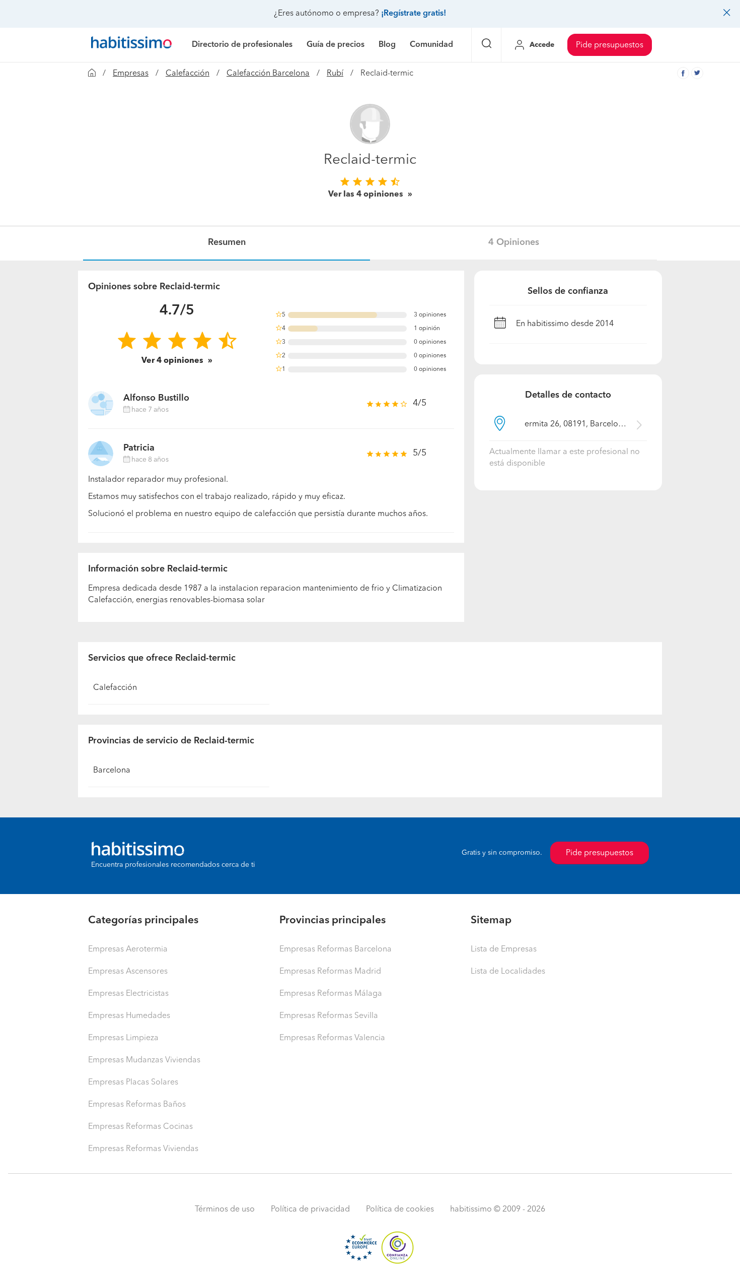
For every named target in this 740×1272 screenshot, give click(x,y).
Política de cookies (400, 1209)
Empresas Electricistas (128, 994)
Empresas (131, 74)
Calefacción (187, 74)
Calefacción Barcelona (268, 74)
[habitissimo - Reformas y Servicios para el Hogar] (131, 45)
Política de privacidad (310, 1209)
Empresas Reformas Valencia (332, 1038)
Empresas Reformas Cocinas (140, 1127)
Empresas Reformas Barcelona (335, 949)
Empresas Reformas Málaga (330, 994)
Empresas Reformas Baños (137, 1105)
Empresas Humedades (129, 1016)
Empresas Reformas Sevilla (328, 1016)
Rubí (335, 74)
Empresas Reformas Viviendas (143, 1149)
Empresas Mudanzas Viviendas (144, 1060)
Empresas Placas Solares (133, 1082)
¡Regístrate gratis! (413, 14)
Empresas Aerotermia (128, 949)
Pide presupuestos (609, 45)
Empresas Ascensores (128, 972)
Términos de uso (225, 1209)
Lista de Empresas (504, 949)
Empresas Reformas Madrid (330, 972)
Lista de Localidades (508, 972)
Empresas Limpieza (123, 1038)
